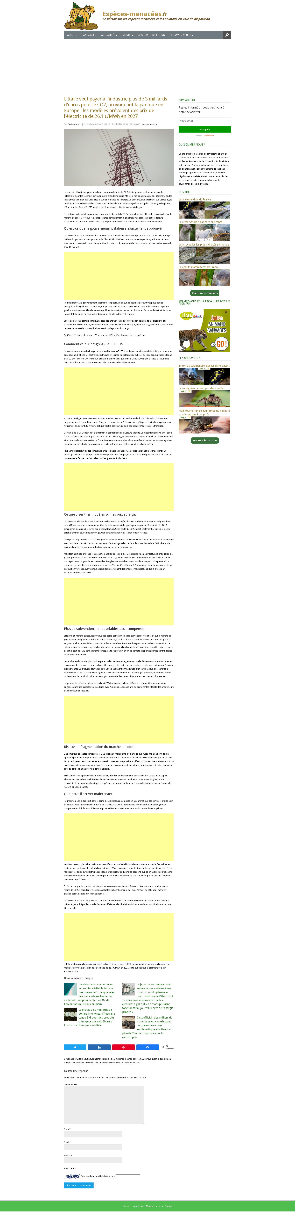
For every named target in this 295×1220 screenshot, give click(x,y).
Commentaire (70, 1084)
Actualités (108, 35)
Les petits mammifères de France (199, 267)
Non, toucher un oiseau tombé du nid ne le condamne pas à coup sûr (204, 412)
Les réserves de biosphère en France (200, 222)
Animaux (88, 35)
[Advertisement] (147, 64)
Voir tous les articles (205, 440)
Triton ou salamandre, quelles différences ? (204, 365)
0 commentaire (149, 124)
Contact (168, 1206)
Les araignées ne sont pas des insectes (201, 388)
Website (68, 1155)
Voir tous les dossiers (205, 293)
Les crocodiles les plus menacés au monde (204, 244)
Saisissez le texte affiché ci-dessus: (98, 1176)
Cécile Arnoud (74, 124)
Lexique (127, 1206)
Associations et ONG (151, 35)
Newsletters (138, 1206)
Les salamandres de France (195, 199)
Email (66, 1142)
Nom (66, 1129)
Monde (127, 35)
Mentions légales (154, 1206)
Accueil (72, 35)
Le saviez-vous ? (181, 35)
